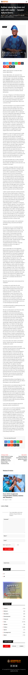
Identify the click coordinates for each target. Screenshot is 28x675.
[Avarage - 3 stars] (5, 512)
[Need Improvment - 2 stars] (4, 512)
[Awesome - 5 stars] (8, 512)
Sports (5, 629)
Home (3, 15)
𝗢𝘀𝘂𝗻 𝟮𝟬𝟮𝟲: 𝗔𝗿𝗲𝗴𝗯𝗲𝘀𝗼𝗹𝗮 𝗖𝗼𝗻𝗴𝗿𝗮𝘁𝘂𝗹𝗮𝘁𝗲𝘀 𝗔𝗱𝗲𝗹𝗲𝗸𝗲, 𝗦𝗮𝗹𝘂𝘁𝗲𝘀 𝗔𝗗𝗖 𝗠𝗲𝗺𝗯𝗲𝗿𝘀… (13, 495)
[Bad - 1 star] (3, 512)
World (5, 635)
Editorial (6, 611)
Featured (6, 619)
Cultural (5, 608)
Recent (6, 646)
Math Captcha (6, 544)
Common (21, 646)
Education (6, 613)
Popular (14, 646)
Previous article (5, 454)
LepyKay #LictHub (14, 671)
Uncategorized (7, 632)
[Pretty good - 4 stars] (6, 512)
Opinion (5, 624)
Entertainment (7, 616)
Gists (5, 621)
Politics (6, 15)
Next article (24, 454)
